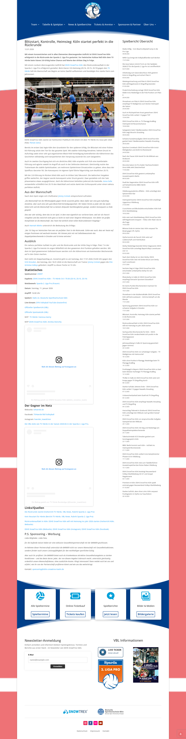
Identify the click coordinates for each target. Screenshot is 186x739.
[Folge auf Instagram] (85, 723)
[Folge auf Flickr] (96, 723)
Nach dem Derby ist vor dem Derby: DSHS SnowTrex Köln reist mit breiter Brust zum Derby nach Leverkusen (140, 259)
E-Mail (31, 655)
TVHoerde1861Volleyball (44, 414)
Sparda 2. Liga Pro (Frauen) (48, 283)
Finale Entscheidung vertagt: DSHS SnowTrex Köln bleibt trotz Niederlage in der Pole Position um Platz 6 (141, 92)
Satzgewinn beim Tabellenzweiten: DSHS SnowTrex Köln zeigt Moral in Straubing (141, 131)
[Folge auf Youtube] (101, 723)
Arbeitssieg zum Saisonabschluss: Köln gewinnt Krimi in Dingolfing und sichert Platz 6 (140, 74)
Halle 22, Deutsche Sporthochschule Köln (50, 298)
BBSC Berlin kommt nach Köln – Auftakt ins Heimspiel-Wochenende (138, 446)
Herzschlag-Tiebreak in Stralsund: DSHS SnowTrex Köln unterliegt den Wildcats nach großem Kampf (141, 411)
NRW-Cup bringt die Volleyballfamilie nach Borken (141, 57)
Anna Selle (107, 181)
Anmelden (57, 666)
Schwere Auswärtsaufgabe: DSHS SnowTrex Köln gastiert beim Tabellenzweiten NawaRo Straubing (140, 140)
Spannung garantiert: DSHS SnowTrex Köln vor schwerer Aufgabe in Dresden (140, 307)
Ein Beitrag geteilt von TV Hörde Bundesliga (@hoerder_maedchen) (59, 502)
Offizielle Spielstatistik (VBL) (36, 312)
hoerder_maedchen (42, 419)
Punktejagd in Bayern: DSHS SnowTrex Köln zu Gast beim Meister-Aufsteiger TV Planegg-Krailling (141, 370)
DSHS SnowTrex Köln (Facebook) (95, 529)
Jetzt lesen (110, 614)
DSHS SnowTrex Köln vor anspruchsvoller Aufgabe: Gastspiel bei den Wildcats (141, 420)
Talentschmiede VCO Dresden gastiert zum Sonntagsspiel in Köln (138, 437)
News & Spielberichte (79, 24)
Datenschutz (82, 731)
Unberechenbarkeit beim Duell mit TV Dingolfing (140, 395)
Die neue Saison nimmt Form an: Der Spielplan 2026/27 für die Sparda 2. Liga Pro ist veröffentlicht (141, 65)
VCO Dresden (30, 262)
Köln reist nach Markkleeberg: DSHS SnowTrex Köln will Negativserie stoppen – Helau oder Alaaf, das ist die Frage (141, 219)
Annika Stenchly (54, 322)
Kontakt (106, 731)
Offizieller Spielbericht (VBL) (36, 307)
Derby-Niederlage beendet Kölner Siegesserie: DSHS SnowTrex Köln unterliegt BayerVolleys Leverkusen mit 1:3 (141, 248)
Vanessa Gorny (44, 317)
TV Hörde (33, 317)
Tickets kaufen (75, 614)
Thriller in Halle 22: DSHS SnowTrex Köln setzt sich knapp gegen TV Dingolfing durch (141, 379)
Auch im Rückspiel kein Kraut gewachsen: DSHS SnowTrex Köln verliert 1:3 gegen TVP (140, 113)
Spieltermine (40, 614)
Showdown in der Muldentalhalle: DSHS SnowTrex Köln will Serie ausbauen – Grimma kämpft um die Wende (141, 296)
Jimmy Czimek (64, 196)
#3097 (40, 274)
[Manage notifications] (181, 734)
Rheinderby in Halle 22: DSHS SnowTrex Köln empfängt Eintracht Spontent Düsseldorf (139, 278)
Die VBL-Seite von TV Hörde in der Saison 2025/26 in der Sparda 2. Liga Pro (56, 424)
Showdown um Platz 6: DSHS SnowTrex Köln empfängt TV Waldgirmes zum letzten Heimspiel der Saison (140, 103)
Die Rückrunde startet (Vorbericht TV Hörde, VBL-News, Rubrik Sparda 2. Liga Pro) (59, 512)
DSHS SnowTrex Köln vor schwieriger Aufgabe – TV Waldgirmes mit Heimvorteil (141, 353)
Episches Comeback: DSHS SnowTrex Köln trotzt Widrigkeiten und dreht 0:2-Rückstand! (140, 148)
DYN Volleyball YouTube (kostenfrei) (51, 302)
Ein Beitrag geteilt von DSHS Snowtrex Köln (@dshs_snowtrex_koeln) (59, 400)
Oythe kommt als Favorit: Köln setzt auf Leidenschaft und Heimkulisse (137, 238)
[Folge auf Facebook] (90, 723)
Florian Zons (35, 142)
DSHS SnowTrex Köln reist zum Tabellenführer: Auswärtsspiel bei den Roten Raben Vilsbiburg (140, 464)
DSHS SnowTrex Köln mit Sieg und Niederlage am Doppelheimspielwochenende (140, 429)
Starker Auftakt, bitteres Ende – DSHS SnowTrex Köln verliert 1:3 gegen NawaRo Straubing (140, 387)
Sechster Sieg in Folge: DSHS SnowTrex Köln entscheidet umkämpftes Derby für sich (138, 269)
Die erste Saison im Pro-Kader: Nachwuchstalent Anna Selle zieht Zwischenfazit (140, 166)
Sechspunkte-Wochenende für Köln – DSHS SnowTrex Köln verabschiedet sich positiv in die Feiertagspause (140, 334)
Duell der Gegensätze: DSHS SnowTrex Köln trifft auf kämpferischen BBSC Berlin (140, 183)
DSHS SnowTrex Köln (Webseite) (38, 529)
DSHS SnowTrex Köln (74, 65)
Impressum (95, 731)
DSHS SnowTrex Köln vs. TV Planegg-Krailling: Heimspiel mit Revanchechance (139, 122)
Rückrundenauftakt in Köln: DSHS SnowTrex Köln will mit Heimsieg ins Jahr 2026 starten (140, 324)
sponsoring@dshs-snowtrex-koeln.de (48, 569)
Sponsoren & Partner (129, 24)
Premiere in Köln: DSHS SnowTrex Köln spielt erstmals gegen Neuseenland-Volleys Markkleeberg (141, 483)
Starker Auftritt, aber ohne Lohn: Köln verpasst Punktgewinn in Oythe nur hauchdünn (140, 492)
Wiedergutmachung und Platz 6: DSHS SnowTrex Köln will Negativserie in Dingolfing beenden (140, 82)
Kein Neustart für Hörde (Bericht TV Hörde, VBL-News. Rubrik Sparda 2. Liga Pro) (59, 516)
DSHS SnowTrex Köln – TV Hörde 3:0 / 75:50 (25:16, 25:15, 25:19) (60, 278)
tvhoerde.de (39, 409)
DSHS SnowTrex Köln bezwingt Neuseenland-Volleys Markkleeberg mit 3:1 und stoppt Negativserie (139, 474)
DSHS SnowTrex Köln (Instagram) (67, 529)
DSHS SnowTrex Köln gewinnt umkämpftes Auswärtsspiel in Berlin (138, 174)
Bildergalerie (146, 614)
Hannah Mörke (35, 225)
